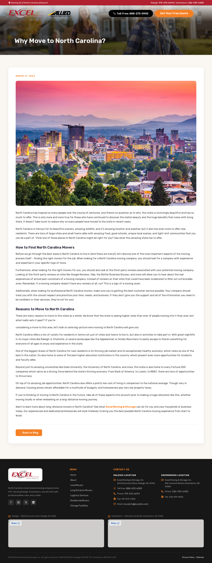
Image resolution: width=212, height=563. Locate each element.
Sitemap (200, 557)
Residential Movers (79, 500)
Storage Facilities (79, 505)
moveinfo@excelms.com (135, 504)
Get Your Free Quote (174, 13)
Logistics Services (79, 495)
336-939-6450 (196, 3)
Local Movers (76, 485)
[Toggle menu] (199, 13)
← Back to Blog (28, 432)
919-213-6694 (166, 3)
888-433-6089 (134, 488)
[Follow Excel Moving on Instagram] (18, 502)
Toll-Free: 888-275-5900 (132, 13)
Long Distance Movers (81, 490)
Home (73, 475)
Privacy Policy (188, 557)
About (73, 480)
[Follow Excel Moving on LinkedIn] (33, 502)
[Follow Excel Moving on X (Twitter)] (26, 502)
